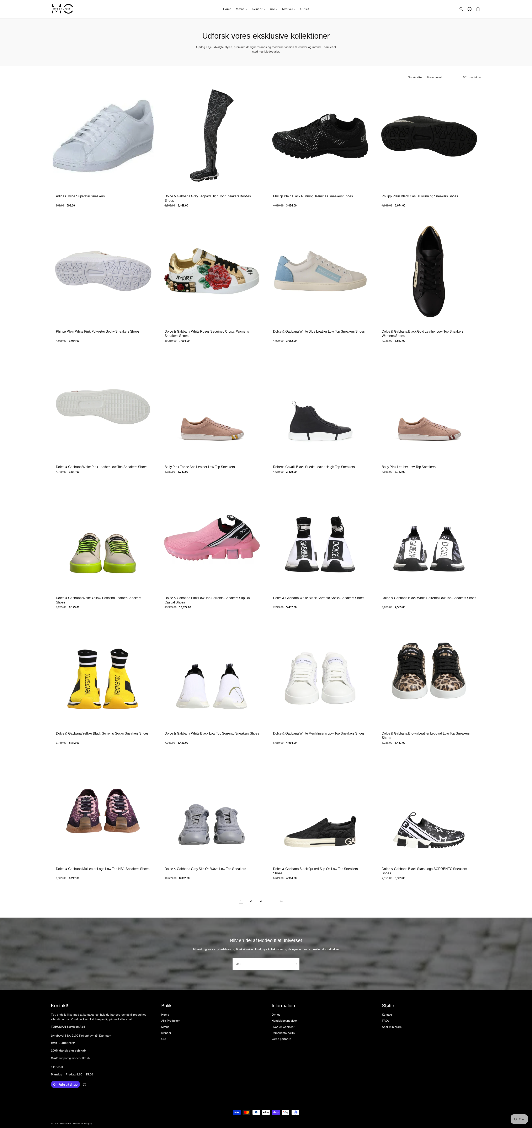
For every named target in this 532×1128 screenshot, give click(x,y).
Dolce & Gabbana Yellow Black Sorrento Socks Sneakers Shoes (102, 733)
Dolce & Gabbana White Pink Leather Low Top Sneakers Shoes (102, 467)
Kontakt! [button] (59, 1005)
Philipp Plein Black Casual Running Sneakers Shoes (420, 196)
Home (165, 1014)
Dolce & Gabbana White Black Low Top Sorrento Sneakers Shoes (211, 733)
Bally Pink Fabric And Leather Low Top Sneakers (199, 467)
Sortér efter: (416, 77)
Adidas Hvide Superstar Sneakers (80, 196)
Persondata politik (283, 1033)
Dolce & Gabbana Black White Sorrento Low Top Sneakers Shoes (429, 598)
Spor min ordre (392, 1026)
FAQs (385, 1020)
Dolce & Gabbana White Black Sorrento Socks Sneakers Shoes (319, 598)
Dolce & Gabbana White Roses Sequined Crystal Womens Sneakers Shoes (206, 334)
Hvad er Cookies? (283, 1026)
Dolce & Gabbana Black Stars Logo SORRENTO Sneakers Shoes (424, 871)
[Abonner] (295, 964)
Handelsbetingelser (284, 1020)
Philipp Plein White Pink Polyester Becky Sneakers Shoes (97, 331)
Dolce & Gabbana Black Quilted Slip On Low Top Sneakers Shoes (315, 871)
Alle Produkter (170, 1020)
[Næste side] (291, 901)
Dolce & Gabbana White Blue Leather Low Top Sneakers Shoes (319, 331)
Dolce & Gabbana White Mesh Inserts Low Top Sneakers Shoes (319, 733)
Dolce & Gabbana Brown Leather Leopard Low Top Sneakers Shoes (425, 736)
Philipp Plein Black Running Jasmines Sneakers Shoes (313, 196)
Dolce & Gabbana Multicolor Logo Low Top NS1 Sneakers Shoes (102, 869)
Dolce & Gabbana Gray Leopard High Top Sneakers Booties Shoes (207, 198)
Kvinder (166, 1033)
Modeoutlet (66, 1123)
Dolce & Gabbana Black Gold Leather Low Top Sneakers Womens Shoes (422, 334)
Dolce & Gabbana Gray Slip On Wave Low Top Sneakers (205, 869)
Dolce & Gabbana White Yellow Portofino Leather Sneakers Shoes (98, 600)
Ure (163, 1039)
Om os (276, 1014)
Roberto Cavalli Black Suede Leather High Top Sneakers (314, 467)
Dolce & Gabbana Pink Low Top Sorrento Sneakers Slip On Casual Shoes (207, 600)
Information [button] (283, 1005)
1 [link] (241, 901)
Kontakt (387, 1014)
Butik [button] (166, 1005)
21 (281, 900)
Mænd (165, 1026)
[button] (242, 9)
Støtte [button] (388, 1005)
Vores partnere (281, 1039)
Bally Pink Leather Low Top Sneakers (408, 467)
